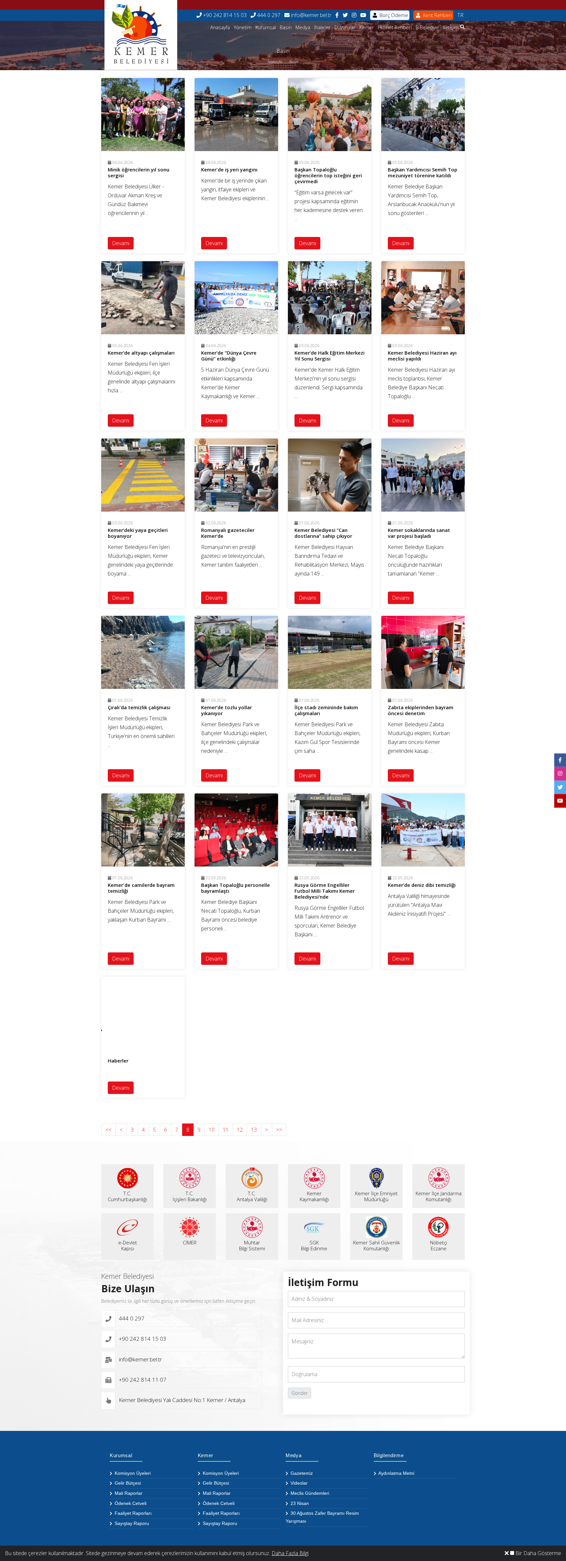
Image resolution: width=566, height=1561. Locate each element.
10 (212, 1129)
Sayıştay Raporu (131, 1523)
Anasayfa (220, 27)
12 (240, 1129)
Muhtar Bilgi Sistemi (252, 1245)
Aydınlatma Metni (395, 1473)
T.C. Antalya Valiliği (252, 1196)
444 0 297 (268, 15)
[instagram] (354, 15)
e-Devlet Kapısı (127, 1245)
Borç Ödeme (393, 15)
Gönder (300, 1393)
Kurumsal (265, 27)
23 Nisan (299, 1503)
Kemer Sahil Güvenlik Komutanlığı (376, 1245)
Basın (286, 27)
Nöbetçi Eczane (438, 1245)
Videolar (298, 1483)
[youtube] (363, 15)
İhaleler (322, 27)
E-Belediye (427, 27)
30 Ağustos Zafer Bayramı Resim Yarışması (322, 1517)
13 (254, 1129)
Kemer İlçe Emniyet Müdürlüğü (376, 1196)
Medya (302, 27)
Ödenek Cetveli (129, 1503)
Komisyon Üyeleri (132, 1473)
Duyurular (344, 27)
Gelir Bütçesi (127, 1483)
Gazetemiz (301, 1473)
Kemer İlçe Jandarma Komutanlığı (439, 1196)
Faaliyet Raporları (132, 1513)
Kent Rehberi (437, 15)
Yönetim (243, 27)
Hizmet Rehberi (395, 27)
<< (108, 1129)
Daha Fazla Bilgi (290, 1553)
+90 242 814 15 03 (224, 15)
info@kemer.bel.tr (310, 15)
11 (226, 1129)
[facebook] (337, 15)
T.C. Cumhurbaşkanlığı (127, 1196)
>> (279, 1129)
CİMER (190, 1242)
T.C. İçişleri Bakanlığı (190, 1196)
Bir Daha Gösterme (537, 1553)
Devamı (120, 243)
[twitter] (345, 15)
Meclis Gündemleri (309, 1493)
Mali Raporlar (127, 1493)
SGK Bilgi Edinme (314, 1245)
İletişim (450, 27)
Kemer (366, 27)
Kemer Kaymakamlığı (314, 1196)
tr (460, 15)
